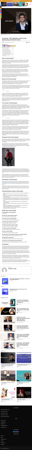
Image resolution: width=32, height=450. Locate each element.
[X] (4, 46)
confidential (23, 145)
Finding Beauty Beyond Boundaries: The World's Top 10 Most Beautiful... (20, 279)
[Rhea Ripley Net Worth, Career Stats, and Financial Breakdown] (24, 375)
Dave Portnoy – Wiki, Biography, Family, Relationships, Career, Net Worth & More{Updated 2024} (23, 336)
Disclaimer (2, 444)
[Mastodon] (10, 46)
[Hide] (0, 19)
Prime (3, 111)
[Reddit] (6, 46)
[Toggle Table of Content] (12, 47)
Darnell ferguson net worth (5, 409)
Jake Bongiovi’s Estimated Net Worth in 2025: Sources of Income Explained (23, 399)
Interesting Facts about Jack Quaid (8, 53)
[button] (1, 1)
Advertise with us (3, 439)
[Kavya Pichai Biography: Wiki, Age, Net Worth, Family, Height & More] (8, 311)
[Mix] (12, 46)
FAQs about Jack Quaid (6, 54)
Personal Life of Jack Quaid (7, 51)
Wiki (7, 297)
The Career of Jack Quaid (6, 50)
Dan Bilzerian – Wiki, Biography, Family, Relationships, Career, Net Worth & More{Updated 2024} (23, 344)
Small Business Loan (4, 425)
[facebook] (16, 431)
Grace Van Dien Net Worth (5, 416)
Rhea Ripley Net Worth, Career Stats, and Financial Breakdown (23, 383)
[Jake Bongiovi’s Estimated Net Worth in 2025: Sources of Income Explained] (24, 392)
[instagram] (18, 431)
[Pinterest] (9, 46)
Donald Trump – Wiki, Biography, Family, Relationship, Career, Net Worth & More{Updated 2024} (23, 319)
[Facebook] (2, 46)
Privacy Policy (3, 442)
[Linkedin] (7, 46)
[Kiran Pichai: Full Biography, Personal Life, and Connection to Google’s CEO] (8, 302)
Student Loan (3, 423)
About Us (2, 435)
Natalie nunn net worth (4, 414)
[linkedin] (15, 431)
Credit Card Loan (3, 427)
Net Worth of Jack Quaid (6, 52)
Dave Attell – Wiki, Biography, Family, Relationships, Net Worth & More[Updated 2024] (23, 327)
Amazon (14, 250)
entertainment (10, 183)
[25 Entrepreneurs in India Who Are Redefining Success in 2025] (8, 375)
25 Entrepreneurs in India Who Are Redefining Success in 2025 (7, 383)
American (15, 60)
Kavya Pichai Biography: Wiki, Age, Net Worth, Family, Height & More (23, 310)
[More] (15, 46)
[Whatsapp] (13, 46)
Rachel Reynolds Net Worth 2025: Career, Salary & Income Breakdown (7, 399)
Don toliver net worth (4, 411)
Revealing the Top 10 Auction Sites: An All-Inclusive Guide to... (18, 289)
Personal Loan (3, 420)
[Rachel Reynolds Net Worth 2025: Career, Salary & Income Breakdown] (8, 392)
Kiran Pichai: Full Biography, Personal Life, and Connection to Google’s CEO (23, 301)
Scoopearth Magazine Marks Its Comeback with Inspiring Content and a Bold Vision (24, 364)
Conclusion (4, 55)
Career (2, 437)
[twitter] (13, 431)
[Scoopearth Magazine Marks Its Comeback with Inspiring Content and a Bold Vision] (24, 357)
